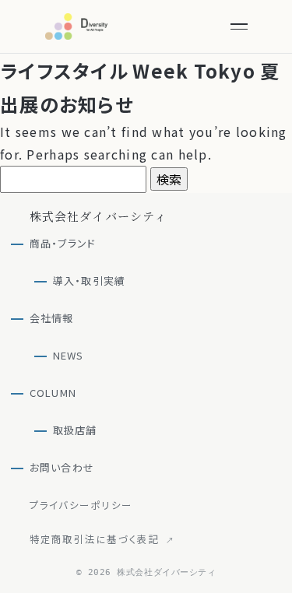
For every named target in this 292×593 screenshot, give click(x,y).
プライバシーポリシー (81, 504)
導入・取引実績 (89, 280)
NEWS (68, 355)
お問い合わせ (62, 467)
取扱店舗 (75, 430)
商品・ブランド (63, 243)
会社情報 (52, 318)
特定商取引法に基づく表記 (102, 538)
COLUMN (53, 392)
